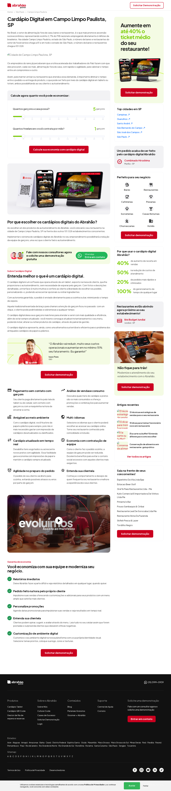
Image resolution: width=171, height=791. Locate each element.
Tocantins (131, 746)
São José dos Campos (128, 132)
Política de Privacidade (94, 785)
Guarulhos (122, 119)
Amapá (24, 742)
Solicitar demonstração (59, 374)
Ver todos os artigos (139, 456)
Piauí (22, 746)
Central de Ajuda (105, 706)
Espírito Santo (73, 742)
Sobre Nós (42, 706)
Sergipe (122, 746)
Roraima (89, 746)
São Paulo (20, 12)
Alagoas (16, 742)
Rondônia (79, 746)
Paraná (158, 742)
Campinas (122, 114)
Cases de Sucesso (46, 715)
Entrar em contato (141, 718)
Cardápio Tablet (15, 706)
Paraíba (150, 742)
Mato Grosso (104, 742)
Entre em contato (95, 256)
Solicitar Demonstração (48, 719)
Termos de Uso (13, 770)
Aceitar (132, 785)
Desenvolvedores (57, 770)
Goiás (84, 742)
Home (10, 12)
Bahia (42, 742)
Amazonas (33, 742)
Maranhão (92, 742)
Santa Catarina (100, 746)
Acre (9, 742)
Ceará (48, 742)
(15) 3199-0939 (156, 682)
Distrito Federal (59, 742)
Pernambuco (13, 746)
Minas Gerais (135, 742)
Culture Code (43, 711)
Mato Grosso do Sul (120, 742)
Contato (102, 711)
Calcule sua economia (59, 149)
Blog (69, 706)
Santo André (123, 123)
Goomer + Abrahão (76, 715)
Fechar (145, 786)
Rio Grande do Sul (66, 746)
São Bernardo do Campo (130, 127)
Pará (144, 742)
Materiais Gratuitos (76, 711)
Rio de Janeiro (32, 746)
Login (39, 723)
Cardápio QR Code (16, 711)
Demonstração (146, 5)
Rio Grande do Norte (48, 746)
